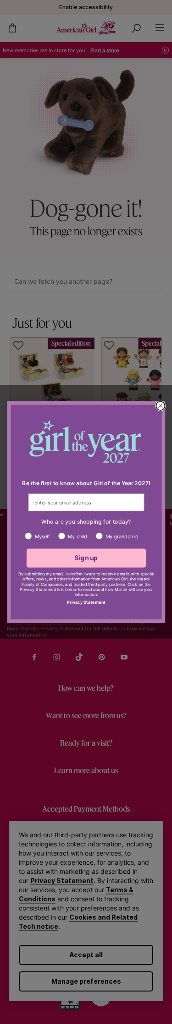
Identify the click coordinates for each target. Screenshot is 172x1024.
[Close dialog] (160, 405)
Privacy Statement (86, 602)
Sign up (86, 558)
